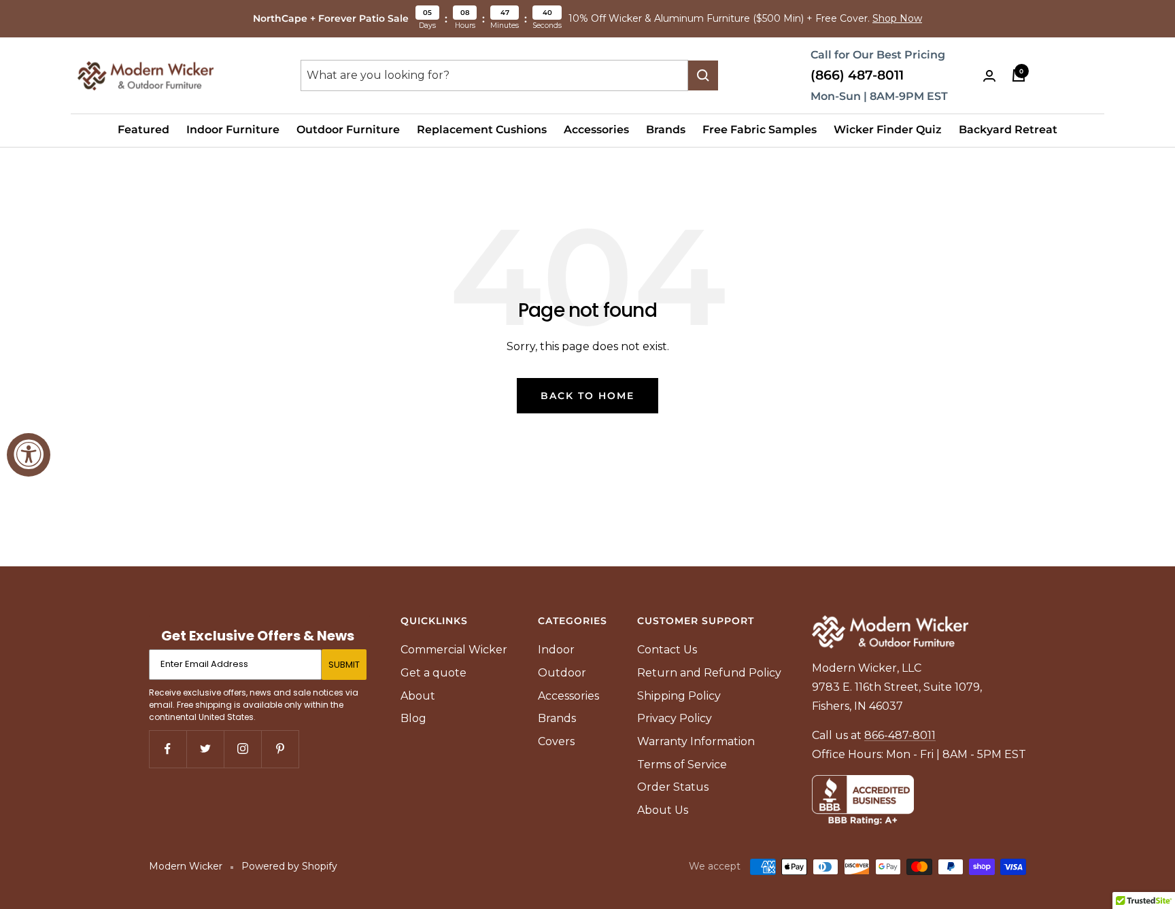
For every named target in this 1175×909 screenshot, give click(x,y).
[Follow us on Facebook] (167, 749)
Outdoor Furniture (348, 129)
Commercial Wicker (454, 649)
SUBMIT (344, 664)
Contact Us (667, 649)
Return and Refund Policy (709, 672)
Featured (143, 129)
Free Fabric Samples (759, 129)
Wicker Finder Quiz (888, 129)
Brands (665, 129)
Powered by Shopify (289, 866)
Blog (413, 718)
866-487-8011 (900, 735)
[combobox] (494, 75)
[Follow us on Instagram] (242, 749)
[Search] (703, 75)
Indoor (556, 649)
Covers (556, 741)
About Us (662, 810)
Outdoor (562, 672)
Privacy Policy (674, 718)
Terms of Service (682, 764)
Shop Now (897, 18)
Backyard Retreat (1008, 129)
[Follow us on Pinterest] (280, 749)
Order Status (673, 787)
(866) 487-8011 (857, 75)
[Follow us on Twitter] (205, 749)
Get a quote (433, 672)
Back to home (587, 396)
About (418, 695)
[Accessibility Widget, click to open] (28, 455)
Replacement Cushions (482, 129)
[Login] (989, 76)
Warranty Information (696, 741)
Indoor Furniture (232, 129)
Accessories (596, 129)
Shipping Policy (679, 695)
